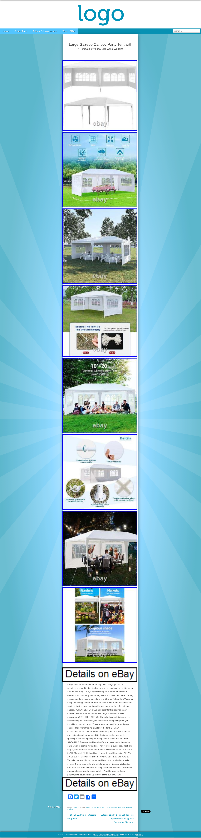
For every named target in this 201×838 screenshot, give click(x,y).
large (76, 807)
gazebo (93, 807)
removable (110, 807)
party (103, 807)
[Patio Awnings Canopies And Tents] (100, 14)
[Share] (88, 797)
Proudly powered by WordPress (105, 834)
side (115, 807)
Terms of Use (69, 31)
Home (6, 31)
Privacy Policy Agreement (45, 31)
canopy (87, 807)
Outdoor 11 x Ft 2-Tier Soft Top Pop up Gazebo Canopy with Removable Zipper (117, 818)
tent (119, 807)
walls (123, 807)
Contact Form (20, 31)
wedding (129, 807)
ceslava (139, 834)
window (70, 809)
